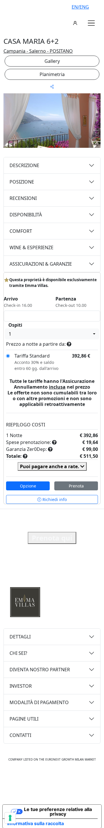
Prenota (76, 486)
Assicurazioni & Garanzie (41, 264)
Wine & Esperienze (31, 247)
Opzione (28, 486)
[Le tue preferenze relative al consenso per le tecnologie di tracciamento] (10, 817)
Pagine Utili (24, 719)
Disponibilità (26, 214)
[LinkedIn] (71, 777)
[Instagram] (46, 777)
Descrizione (24, 165)
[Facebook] (33, 777)
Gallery (52, 61)
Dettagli (20, 637)
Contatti (20, 735)
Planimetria (52, 74)
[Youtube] (58, 777)
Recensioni (23, 198)
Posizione (22, 182)
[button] (91, 23)
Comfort (21, 231)
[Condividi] (52, 86)
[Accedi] (75, 23)
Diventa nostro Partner (40, 669)
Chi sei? (18, 653)
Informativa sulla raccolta (35, 823)
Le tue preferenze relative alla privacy (58, 811)
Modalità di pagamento (39, 702)
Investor (21, 686)
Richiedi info (54, 499)
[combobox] (52, 333)
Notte (16, 435)
